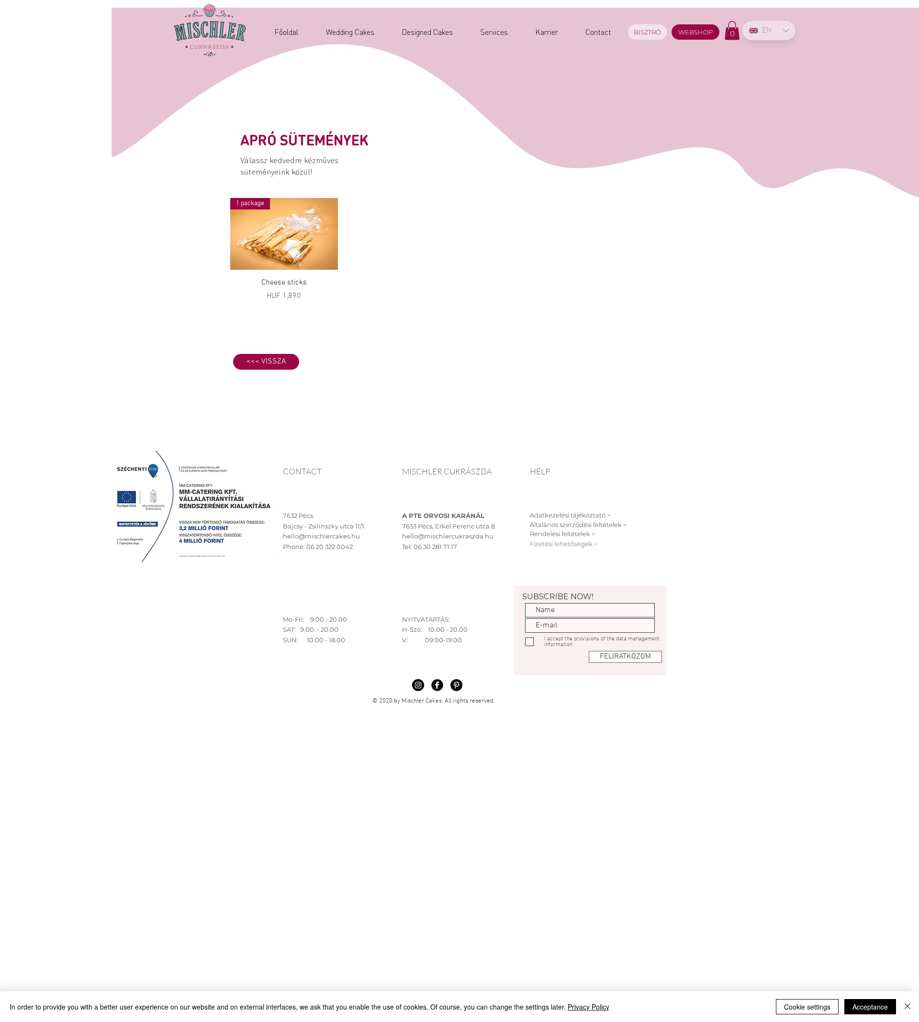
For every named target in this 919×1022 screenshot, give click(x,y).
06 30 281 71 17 (435, 546)
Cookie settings (807, 1006)
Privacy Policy (588, 1006)
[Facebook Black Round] (437, 685)
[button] (732, 30)
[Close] (907, 1006)
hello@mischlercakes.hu (321, 536)
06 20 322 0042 (329, 546)
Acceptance (870, 1006)
